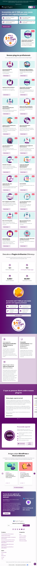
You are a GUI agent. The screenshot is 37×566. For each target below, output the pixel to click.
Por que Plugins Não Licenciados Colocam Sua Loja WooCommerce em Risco (25, 475)
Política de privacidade (23, 540)
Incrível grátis (24, 269)
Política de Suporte (22, 537)
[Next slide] (34, 473)
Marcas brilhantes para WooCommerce (8, 539)
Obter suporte (29, 444)
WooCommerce (22, 472)
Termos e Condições (22, 535)
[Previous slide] (2, 473)
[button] (17, 418)
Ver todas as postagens (18, 487)
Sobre (20, 534)
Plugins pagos (30, 269)
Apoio (2, 553)
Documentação (22, 443)
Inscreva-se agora (6, 26)
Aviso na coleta (11, 564)
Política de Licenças (22, 539)
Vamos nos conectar (18, 4)
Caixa (2, 558)
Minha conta (3, 555)
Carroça (2, 557)
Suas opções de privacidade (21, 564)
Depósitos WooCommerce (5, 535)
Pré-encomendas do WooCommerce (7, 534)
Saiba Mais (7, 513)
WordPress (7, 472)
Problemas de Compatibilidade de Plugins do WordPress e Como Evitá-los (11, 475)
